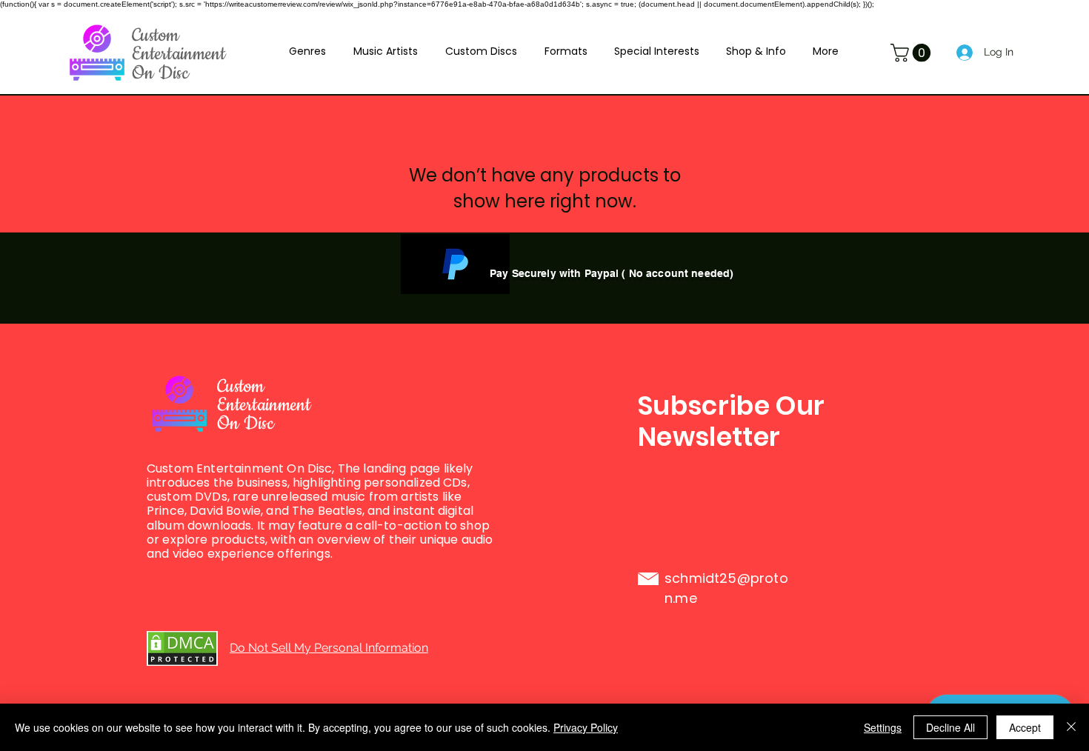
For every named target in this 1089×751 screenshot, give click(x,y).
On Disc (160, 73)
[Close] (1071, 727)
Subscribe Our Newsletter (731, 421)
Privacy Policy (585, 727)
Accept (1025, 727)
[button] (307, 51)
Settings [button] (883, 727)
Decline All (950, 727)
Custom (155, 35)
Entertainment (178, 54)
